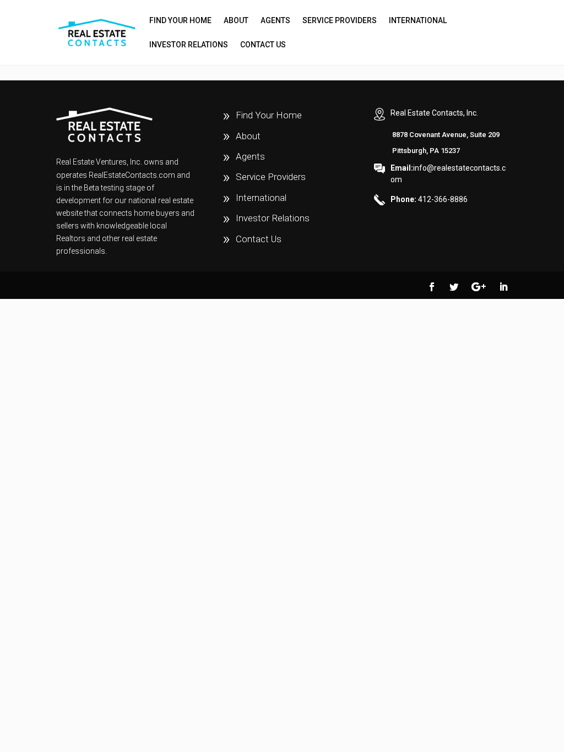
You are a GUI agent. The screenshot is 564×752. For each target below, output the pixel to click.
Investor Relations (188, 45)
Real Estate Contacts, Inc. (434, 112)
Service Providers (339, 21)
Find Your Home (180, 21)
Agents (275, 21)
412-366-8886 (429, 199)
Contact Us (263, 45)
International (418, 21)
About (236, 21)
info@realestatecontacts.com (448, 174)
